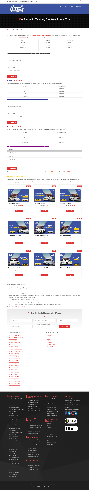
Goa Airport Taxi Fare (51, 407)
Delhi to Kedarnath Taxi (13, 405)
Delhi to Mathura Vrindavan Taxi (15, 432)
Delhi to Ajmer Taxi (12, 438)
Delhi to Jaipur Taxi (13, 417)
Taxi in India (49, 432)
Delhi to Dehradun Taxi (13, 411)
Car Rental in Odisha (13, 367)
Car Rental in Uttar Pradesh (14, 381)
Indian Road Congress (51, 442)
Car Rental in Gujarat (13, 346)
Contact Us (49, 342)
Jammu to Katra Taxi (32, 448)
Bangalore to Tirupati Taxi (33, 404)
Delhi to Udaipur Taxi (13, 465)
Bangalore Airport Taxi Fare (52, 403)
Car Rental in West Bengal (14, 385)
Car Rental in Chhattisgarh (14, 342)
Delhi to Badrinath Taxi (13, 403)
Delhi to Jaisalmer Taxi (13, 455)
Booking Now (19, 210)
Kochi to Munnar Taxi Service (34, 465)
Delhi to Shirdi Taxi (12, 476)
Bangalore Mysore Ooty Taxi (34, 400)
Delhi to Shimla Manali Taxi (14, 407)
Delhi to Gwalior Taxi (13, 453)
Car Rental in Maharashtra (14, 358)
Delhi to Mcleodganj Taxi (14, 457)
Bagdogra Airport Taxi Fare (52, 411)
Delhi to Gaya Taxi (12, 451)
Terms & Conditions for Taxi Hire (19, 306)
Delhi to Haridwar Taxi (13, 415)
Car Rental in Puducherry (14, 369)
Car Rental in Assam (13, 339)
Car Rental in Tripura (13, 379)
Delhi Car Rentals (12, 470)
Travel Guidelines (50, 434)
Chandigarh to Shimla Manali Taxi (16, 398)
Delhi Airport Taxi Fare (51, 398)
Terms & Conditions (58, 484)
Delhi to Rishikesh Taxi (13, 430)
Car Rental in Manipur (13, 360)
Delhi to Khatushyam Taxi (14, 424)
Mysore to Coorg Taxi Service (34, 469)
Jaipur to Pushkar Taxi (32, 446)
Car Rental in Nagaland (14, 365)
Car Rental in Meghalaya (14, 362)
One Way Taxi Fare (17, 80)
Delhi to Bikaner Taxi (13, 449)
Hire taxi (32, 484)
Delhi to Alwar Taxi (12, 442)
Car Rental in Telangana (14, 378)
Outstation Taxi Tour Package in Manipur (41, 35)
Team (48, 337)
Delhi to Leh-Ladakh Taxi (14, 426)
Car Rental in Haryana (13, 347)
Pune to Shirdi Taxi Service (33, 433)
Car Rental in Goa (12, 344)
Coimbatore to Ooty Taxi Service (34, 463)
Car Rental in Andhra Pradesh (15, 335)
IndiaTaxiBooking (44, 486)
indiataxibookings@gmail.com (26, 1)
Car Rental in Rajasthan (14, 372)
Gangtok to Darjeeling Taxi (33, 444)
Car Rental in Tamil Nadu (14, 376)
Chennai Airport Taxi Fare (52, 405)
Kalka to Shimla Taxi (32, 452)
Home (28, 484)
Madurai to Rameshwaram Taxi (34, 415)
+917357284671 (39, 1)
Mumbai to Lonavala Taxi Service (35, 425)
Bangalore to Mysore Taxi (33, 402)
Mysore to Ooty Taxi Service (34, 467)
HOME (61, 6)
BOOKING (78, 6)
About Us (37, 484)
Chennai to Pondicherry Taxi (34, 410)
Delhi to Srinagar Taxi (13, 436)
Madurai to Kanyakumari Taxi (34, 412)
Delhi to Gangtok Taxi (13, 421)
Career (48, 339)
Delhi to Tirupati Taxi (13, 474)
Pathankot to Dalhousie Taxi (33, 454)
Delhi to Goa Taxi (12, 413)
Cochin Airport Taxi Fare (52, 415)
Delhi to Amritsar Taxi (13, 445)
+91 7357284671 (22, 37)
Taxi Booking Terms (51, 344)
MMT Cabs (49, 427)
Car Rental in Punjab (13, 370)
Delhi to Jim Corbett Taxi (14, 472)
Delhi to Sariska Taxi (13, 461)
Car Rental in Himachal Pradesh (15, 349)
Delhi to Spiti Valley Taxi (14, 463)
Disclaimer (49, 347)
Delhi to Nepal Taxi (12, 434)
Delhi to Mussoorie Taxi (13, 459)
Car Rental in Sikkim (13, 374)
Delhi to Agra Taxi (12, 400)
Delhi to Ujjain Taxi (12, 468)
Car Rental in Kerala (13, 355)
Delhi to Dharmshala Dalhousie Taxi (16, 409)
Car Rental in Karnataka (14, 353)
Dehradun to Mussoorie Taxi (34, 441)
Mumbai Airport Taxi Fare (52, 400)
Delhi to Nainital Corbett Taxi (14, 428)
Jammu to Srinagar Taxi (33, 450)
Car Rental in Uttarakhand (14, 383)
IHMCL (48, 440)
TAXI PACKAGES (69, 6)
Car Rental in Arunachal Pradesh (16, 337)
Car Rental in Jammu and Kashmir (16, 351)
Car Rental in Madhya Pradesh (15, 356)
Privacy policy (50, 346)
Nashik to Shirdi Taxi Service (34, 431)
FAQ (48, 340)
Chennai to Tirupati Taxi (32, 406)
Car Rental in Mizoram (13, 363)
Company (49, 335)
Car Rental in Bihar (13, 340)
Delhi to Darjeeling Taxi (13, 419)
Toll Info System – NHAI (52, 436)
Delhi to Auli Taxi (12, 447)
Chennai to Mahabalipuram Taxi (34, 408)
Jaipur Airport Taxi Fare (51, 409)
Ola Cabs (49, 423)
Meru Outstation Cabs (51, 430)
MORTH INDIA (50, 438)
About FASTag (50, 444)
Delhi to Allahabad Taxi (13, 440)
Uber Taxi (49, 425)
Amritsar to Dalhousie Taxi (33, 439)
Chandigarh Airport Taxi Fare (53, 413)
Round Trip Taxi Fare (17, 127)
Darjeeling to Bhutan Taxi (33, 456)
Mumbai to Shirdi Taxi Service (34, 423)
